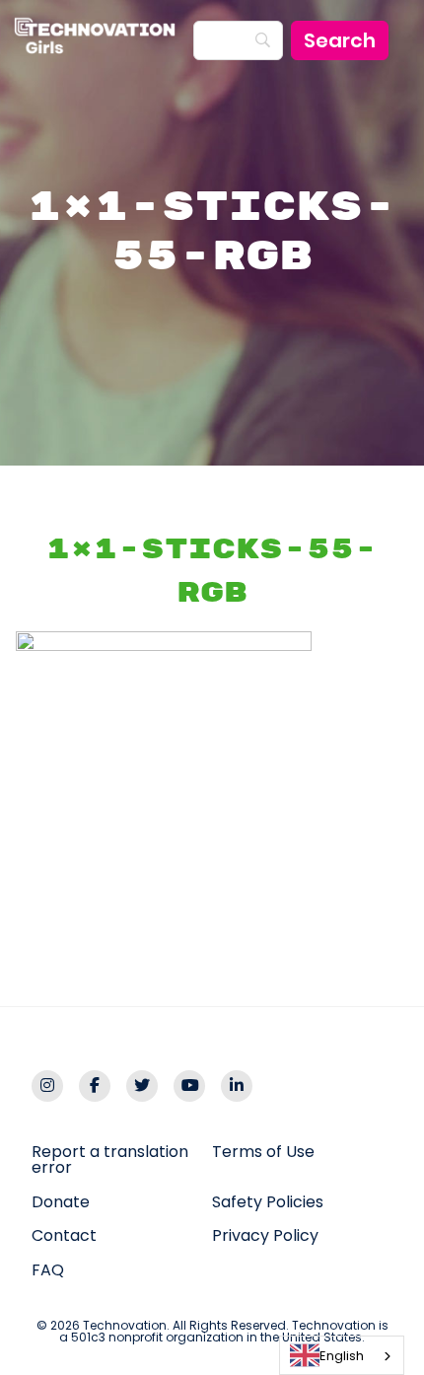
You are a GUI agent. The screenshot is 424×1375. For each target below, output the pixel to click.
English (341, 1355)
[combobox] (341, 1355)
